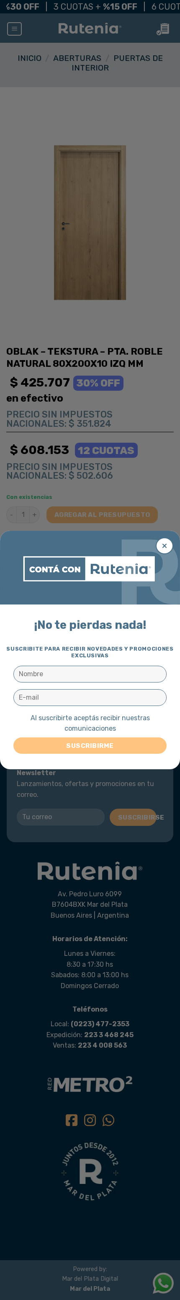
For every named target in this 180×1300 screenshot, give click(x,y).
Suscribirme (89, 746)
